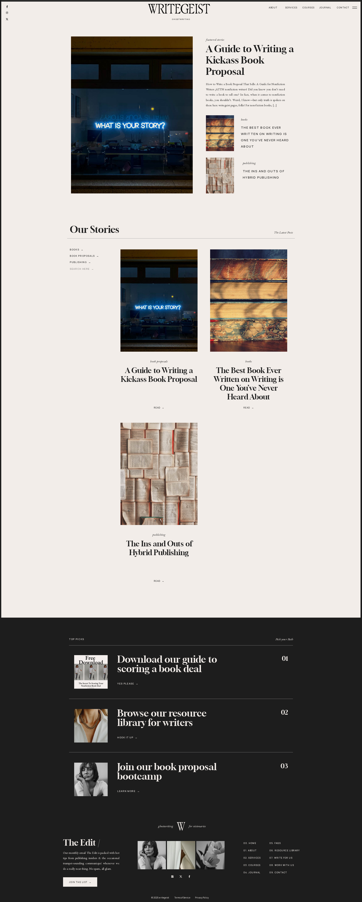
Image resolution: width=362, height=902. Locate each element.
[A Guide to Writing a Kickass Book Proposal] (159, 300)
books (244, 119)
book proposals (159, 361)
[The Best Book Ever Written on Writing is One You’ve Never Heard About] (220, 133)
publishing (249, 163)
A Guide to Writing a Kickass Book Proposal (250, 61)
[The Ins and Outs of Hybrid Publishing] (220, 175)
